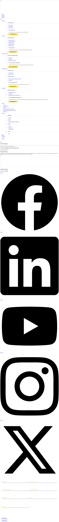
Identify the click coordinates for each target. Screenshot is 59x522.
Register (3, 17)
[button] (1, 19)
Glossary (9, 126)
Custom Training (10, 26)
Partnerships (5, 111)
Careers (9, 120)
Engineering (3, 35)
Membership (3, 88)
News (9, 133)
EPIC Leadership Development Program (14, 95)
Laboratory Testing (5, 106)
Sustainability (10, 57)
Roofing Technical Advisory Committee (35, 502)
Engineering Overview (11, 40)
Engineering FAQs (11, 45)
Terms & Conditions (5, 518)
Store (2, 15)
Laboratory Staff (13, 86)
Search (3, 14)
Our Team (9, 117)
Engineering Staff (32, 487)
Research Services (10, 74)
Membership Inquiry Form (12, 92)
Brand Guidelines (5, 514)
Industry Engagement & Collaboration (13, 121)
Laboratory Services (5, 68)
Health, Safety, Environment (12, 60)
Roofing (3, 103)
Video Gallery (10, 127)
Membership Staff (13, 101)
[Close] (0, 140)
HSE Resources (10, 59)
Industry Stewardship (5, 53)
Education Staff (5, 486)
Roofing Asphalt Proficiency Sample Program (9, 110)
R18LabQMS (10, 80)
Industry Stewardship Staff (6, 493)
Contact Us (3, 136)
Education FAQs (10, 27)
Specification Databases (11, 41)
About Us (3, 113)
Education (3, 20)
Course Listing (10, 25)
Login (3, 16)
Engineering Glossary (11, 44)
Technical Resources (11, 42)
